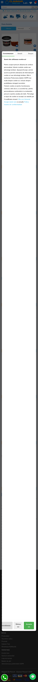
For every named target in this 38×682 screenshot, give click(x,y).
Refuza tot (18, 625)
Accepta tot (29, 625)
